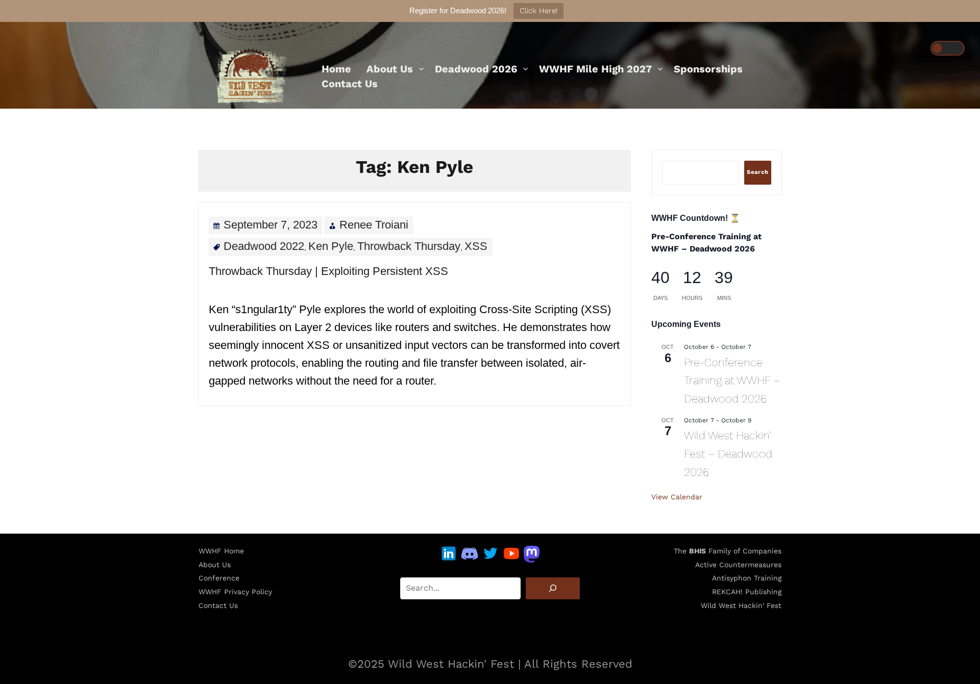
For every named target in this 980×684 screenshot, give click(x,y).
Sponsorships (708, 69)
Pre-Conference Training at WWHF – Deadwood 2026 (732, 380)
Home (336, 69)
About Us (389, 69)
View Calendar (676, 497)
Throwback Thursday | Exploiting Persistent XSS (328, 271)
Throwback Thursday (408, 246)
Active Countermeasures (738, 565)
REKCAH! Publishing (746, 592)
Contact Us (350, 84)
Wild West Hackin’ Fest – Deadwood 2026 (728, 453)
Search (758, 172)
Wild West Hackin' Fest (741, 605)
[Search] (553, 588)
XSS (475, 246)
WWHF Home (221, 551)
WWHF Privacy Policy (235, 592)
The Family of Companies (727, 551)
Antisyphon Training (746, 578)
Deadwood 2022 (264, 246)
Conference (219, 578)
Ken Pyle (330, 246)
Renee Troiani (373, 224)
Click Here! (538, 10)
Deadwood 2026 (476, 69)
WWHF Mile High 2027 (595, 69)
